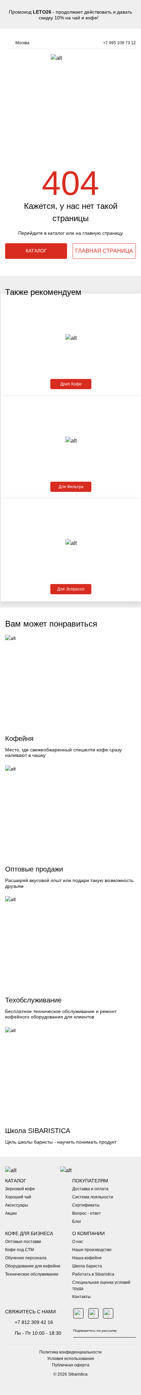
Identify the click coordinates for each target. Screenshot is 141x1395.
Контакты (81, 1296)
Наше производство (92, 1249)
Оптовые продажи (34, 869)
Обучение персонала (26, 1258)
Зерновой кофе (20, 1188)
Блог (76, 1221)
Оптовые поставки (23, 1241)
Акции (11, 1213)
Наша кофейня (87, 1258)
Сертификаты (86, 1205)
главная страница (104, 251)
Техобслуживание (33, 1000)
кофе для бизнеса (29, 1233)
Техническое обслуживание (32, 1274)
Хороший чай (18, 1197)
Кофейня (19, 738)
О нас (77, 1241)
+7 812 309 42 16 (34, 1322)
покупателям (90, 1180)
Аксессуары (16, 1205)
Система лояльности (92, 1197)
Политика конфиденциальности (70, 1352)
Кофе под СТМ (19, 1249)
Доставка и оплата (90, 1188)
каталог (36, 250)
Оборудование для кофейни (32, 1266)
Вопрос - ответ (86, 1213)
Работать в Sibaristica (93, 1274)
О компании (88, 1233)
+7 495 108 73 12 (119, 42)
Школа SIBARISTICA (37, 1130)
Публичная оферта (70, 1365)
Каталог (15, 1180)
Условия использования (70, 1358)
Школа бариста (87, 1266)
